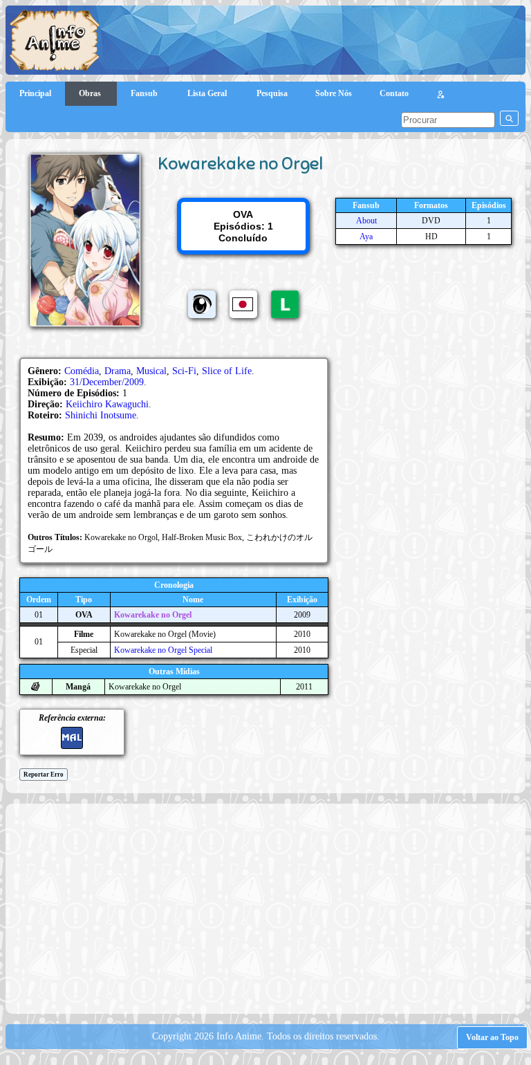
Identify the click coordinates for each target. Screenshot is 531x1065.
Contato (394, 93)
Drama (117, 371)
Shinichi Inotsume (100, 415)
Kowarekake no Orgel (153, 615)
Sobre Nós (333, 93)
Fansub (145, 93)
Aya (366, 236)
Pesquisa (272, 93)
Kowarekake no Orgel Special (163, 650)
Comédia (81, 371)
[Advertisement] (271, 907)
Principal (35, 93)
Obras (91, 93)
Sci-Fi (184, 371)
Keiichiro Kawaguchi (107, 404)
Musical (151, 371)
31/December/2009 (107, 382)
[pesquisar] (509, 118)
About (366, 220)
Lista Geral (208, 93)
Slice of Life (227, 371)
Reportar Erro (44, 774)
